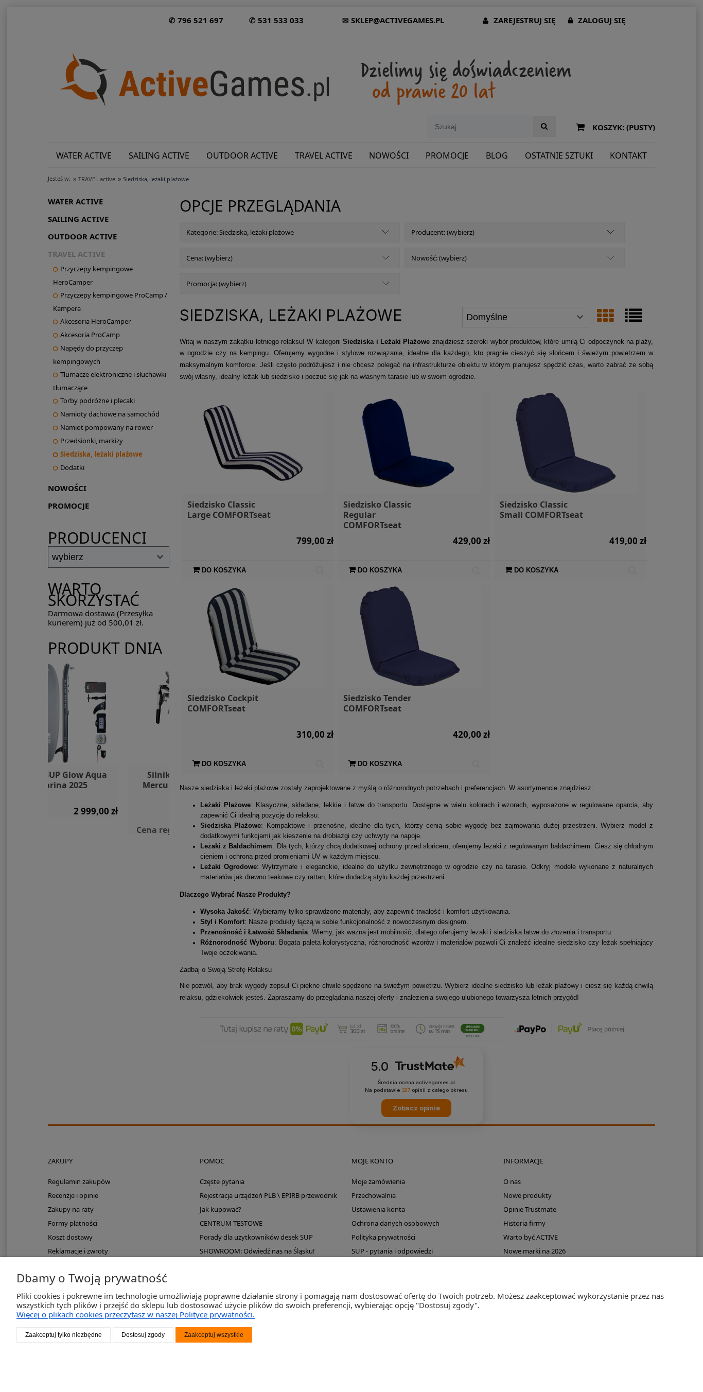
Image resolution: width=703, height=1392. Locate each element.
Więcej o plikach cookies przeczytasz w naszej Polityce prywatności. (135, 1314)
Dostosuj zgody (143, 1334)
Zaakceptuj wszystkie (213, 1334)
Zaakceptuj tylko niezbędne (63, 1334)
